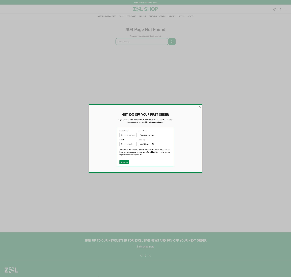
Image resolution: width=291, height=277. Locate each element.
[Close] (199, 106)
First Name (123, 131)
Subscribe (124, 162)
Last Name (143, 131)
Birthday (142, 140)
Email (121, 140)
